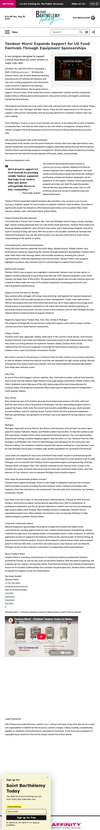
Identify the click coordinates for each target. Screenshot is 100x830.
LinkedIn (9, 593)
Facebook (10, 600)
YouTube (9, 603)
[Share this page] (93, 32)
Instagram (10, 596)
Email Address (14, 807)
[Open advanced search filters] (87, 32)
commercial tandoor (52, 167)
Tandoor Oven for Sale (31, 123)
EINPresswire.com (19, 72)
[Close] (47, 777)
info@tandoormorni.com (16, 586)
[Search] (81, 32)
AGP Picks (7, 4)
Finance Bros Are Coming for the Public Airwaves (35, 3)
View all (94, 4)
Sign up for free (26, 817)
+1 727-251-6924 (12, 583)
